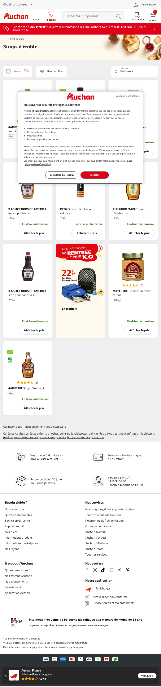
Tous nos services (96, 554)
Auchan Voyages (95, 537)
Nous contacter (14, 509)
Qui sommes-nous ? (17, 570)
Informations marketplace (21, 543)
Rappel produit (14, 526)
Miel (141, 433)
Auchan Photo (94, 549)
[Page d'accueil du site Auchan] (16, 16)
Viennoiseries (30, 437)
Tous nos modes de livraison (103, 515)
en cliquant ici (32, 638)
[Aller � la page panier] (153, 16)
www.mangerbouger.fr (71, 647)
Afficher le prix (34, 233)
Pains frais (97, 437)
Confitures (131, 433)
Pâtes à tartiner (114, 433)
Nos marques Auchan (18, 576)
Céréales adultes (14, 433)
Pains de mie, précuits (52, 437)
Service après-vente (17, 520)
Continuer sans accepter (128, 96)
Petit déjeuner (17, 39)
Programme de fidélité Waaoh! (105, 520)
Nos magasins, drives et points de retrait (110, 509)
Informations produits (18, 537)
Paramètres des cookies (62, 174)
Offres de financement (99, 526)
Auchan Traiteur (95, 532)
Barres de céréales (78, 437)
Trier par (124, 68)
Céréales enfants (36, 433)
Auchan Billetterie (96, 543)
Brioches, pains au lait (61, 433)
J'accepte (94, 174)
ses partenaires (42, 110)
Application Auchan (17, 593)
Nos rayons (12, 549)
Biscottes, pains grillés (90, 433)
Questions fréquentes (18, 515)
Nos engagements (16, 581)
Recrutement (13, 587)
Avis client (11, 532)
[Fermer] (5, 676)
